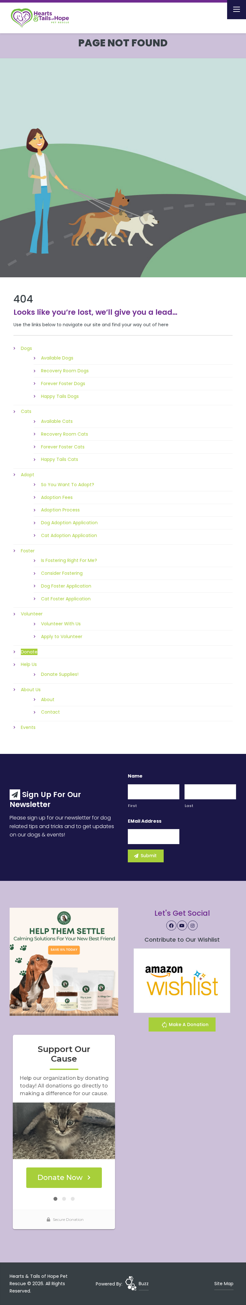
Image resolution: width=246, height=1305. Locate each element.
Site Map (224, 1283)
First (132, 805)
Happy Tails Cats (59, 459)
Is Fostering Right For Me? (69, 560)
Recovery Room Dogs (65, 371)
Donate (29, 652)
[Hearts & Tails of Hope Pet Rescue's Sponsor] (64, 961)
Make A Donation (188, 1024)
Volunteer (32, 614)
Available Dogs (57, 358)
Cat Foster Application (66, 599)
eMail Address (144, 821)
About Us (31, 689)
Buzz (144, 1283)
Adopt (27, 474)
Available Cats (57, 421)
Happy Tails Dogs (60, 396)
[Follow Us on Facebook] (171, 926)
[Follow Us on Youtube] (182, 926)
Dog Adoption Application (69, 522)
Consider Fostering (62, 573)
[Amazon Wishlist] (182, 980)
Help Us (29, 664)
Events (28, 727)
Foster (28, 551)
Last (189, 805)
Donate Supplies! (59, 674)
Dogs (26, 348)
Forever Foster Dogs (63, 383)
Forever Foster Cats (63, 447)
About (47, 699)
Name (135, 776)
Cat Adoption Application (69, 535)
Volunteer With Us (61, 624)
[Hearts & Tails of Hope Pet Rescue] (45, 17)
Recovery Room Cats (64, 434)
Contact (50, 712)
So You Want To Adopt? (67, 484)
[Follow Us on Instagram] (193, 926)
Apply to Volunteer (61, 636)
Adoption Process (60, 510)
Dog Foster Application (66, 586)
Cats (26, 411)
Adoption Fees (57, 497)
